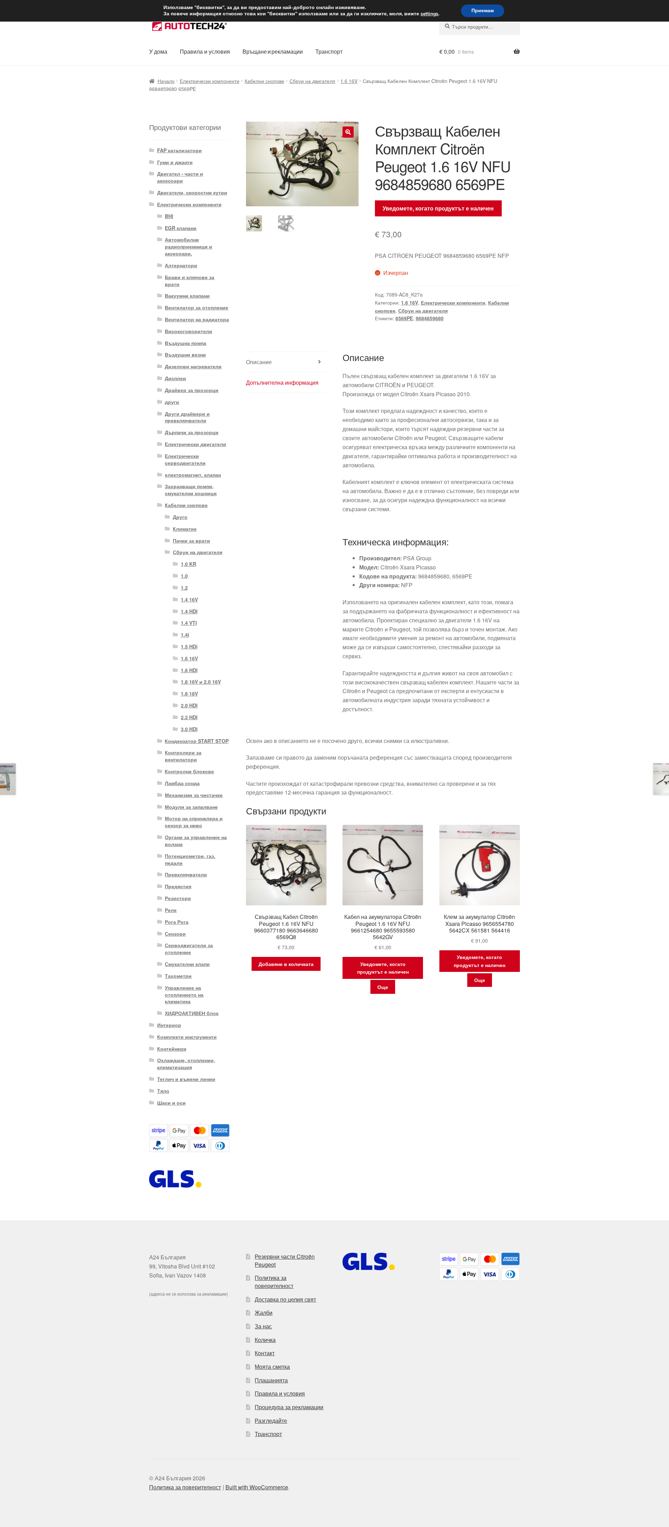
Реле (171, 909)
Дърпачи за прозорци (191, 432)
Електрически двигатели (195, 443)
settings (429, 14)
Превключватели (186, 874)
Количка (265, 1340)
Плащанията (271, 1380)
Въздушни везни (185, 354)
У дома (158, 51)
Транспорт (329, 51)
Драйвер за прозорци (191, 389)
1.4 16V (189, 599)
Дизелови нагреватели (193, 366)
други (172, 401)
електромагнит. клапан (193, 474)
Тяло (163, 1090)
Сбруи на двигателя (312, 80)
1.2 (184, 587)
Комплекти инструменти (187, 1036)
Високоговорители (188, 331)
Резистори (178, 898)
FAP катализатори (179, 150)
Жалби (263, 1313)
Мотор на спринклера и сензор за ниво (194, 822)
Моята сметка (272, 1367)
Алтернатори (181, 265)
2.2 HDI (189, 717)
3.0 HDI (189, 729)
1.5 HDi (189, 646)
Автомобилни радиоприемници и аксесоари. (188, 246)
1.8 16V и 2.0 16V (201, 681)
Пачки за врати (191, 540)
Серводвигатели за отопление (189, 949)
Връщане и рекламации (273, 51)
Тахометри (178, 975)
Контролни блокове (189, 771)
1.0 (184, 575)
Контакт (265, 1353)
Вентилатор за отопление (196, 307)
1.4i (185, 634)
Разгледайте (271, 1421)
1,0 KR (188, 563)
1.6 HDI (189, 670)
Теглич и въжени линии (186, 1078)
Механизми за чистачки (194, 794)
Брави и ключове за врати (189, 280)
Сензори (175, 933)
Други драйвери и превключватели (187, 417)
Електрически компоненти (209, 80)
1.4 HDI (189, 611)
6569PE (404, 318)
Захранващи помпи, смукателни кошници (191, 490)
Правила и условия (205, 51)
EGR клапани (181, 227)
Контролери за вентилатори (183, 756)
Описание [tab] (259, 362)
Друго (180, 516)
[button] (348, 132)
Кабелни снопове (264, 80)
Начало (166, 80)
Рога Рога (177, 921)
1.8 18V (189, 693)
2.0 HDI (189, 705)
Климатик (185, 528)
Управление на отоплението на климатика (184, 994)
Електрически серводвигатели (185, 459)
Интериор (169, 1024)
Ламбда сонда (182, 783)
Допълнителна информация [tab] (282, 382)
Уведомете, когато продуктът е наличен (438, 208)
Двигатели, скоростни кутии (192, 192)
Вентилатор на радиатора (197, 319)
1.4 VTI (189, 622)
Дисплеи (175, 378)
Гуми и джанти (175, 162)
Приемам (482, 10)
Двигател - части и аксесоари (180, 177)
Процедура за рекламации (289, 1407)
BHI (169, 216)
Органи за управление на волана (196, 840)
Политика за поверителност (274, 1282)
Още (382, 986)
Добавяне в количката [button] (286, 963)
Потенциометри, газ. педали (190, 859)
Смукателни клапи (187, 963)
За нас (263, 1326)
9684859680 (430, 318)
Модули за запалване (191, 806)
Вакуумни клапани (187, 295)
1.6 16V (348, 80)
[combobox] (479, 26)
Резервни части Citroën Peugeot (285, 1260)
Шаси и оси (171, 1102)
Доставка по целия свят (285, 1299)
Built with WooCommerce (256, 1487)
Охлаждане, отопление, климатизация (186, 1064)
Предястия (178, 886)
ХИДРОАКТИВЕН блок (191, 1013)
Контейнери (171, 1048)
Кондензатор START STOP (197, 740)
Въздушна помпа (185, 342)
